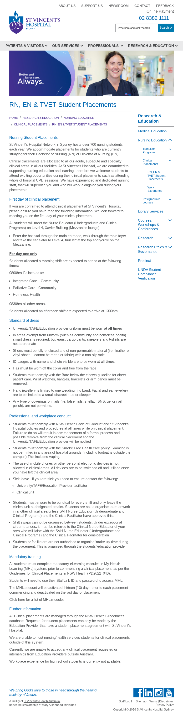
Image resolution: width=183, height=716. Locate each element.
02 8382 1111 (154, 18)
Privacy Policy (165, 704)
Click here (17, 599)
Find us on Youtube (169, 692)
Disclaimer (166, 701)
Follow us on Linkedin (148, 692)
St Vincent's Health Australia (42, 701)
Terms (153, 701)
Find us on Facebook (138, 692)
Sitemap (141, 701)
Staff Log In (126, 701)
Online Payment (160, 11)
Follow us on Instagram (158, 692)
